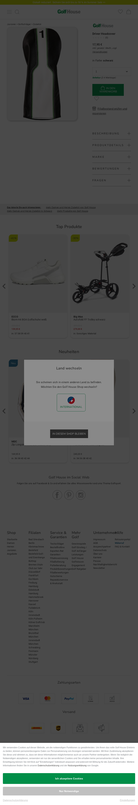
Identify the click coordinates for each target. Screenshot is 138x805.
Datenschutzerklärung (48, 765)
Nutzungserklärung (77, 765)
